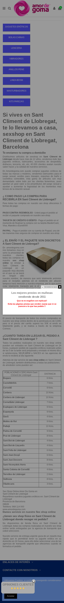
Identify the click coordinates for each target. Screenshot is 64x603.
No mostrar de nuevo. (50, 287)
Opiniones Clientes (18, 584)
